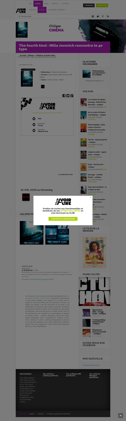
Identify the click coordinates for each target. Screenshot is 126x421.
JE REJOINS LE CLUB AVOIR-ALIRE (63, 219)
